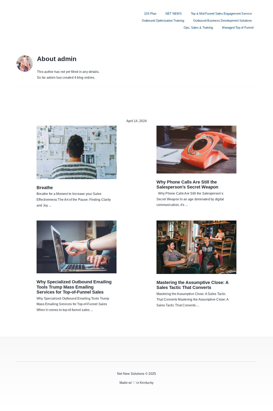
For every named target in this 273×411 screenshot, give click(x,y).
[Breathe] (77, 152)
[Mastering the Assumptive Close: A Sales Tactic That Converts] (196, 247)
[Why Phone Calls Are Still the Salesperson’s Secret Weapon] (196, 149)
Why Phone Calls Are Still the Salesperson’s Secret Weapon (187, 184)
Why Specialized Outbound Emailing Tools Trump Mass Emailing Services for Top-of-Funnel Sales (74, 287)
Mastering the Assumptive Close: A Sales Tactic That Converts (192, 285)
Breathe (45, 187)
